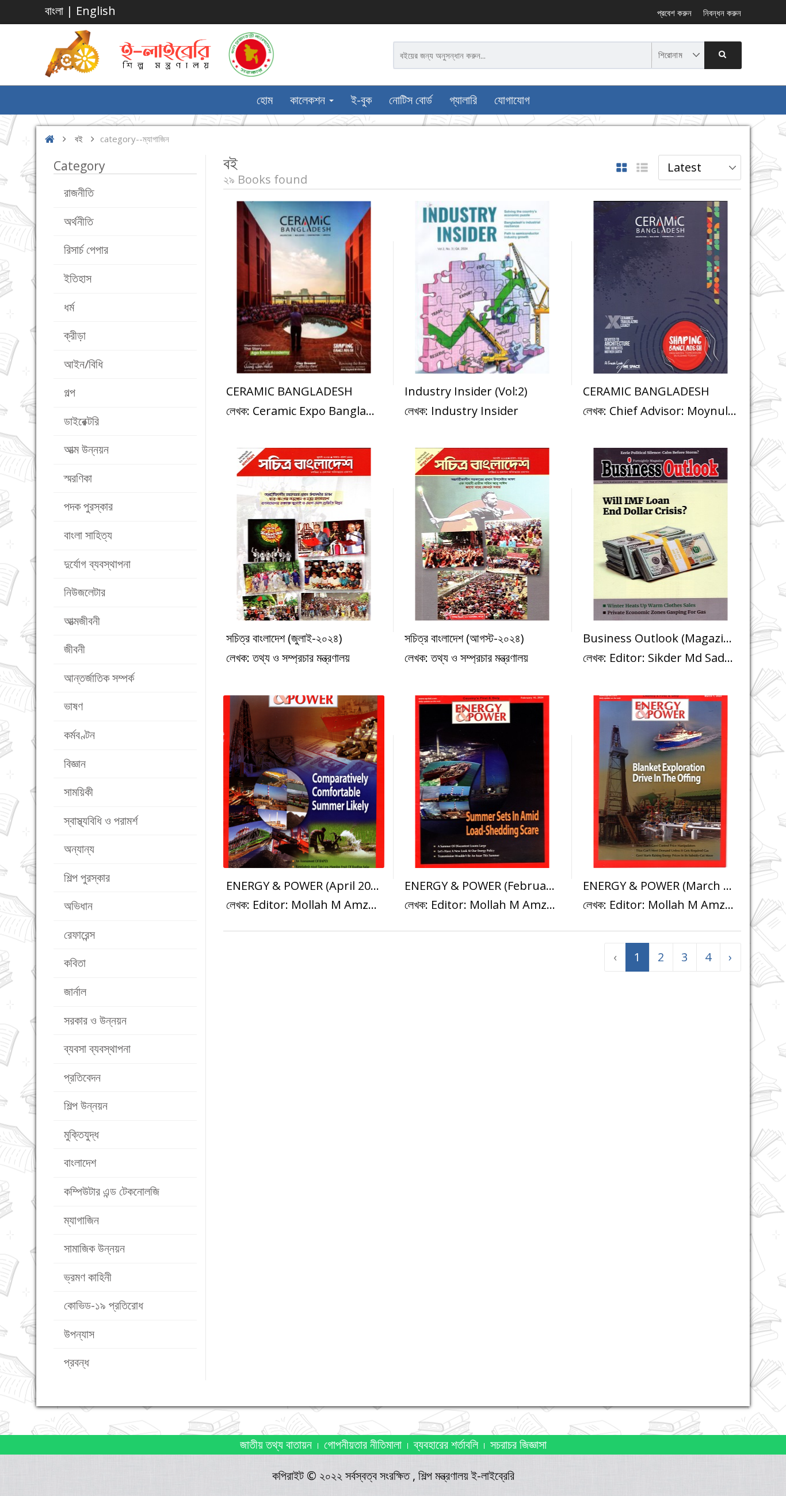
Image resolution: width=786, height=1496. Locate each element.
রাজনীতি (79, 192)
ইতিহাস (77, 278)
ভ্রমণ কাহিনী (88, 1277)
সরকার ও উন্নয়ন (95, 1020)
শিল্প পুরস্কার (87, 877)
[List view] (642, 168)
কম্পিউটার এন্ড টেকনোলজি (111, 1191)
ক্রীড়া (75, 335)
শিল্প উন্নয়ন (86, 1105)
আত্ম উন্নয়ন (86, 449)
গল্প (69, 392)
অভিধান (78, 905)
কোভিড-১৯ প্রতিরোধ (103, 1305)
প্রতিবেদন (82, 1077)
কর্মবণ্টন (79, 735)
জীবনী (74, 649)
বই (79, 138)
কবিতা (75, 962)
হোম (265, 100)
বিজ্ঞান (75, 763)
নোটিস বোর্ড (410, 100)
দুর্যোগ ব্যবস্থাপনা (97, 564)
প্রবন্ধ (76, 1362)
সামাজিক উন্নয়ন (94, 1248)
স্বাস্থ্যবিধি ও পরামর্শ (101, 820)
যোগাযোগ (512, 100)
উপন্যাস (79, 1334)
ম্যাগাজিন (81, 1220)
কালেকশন (309, 100)
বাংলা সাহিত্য (88, 535)
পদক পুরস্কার (88, 506)
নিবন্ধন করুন (722, 12)
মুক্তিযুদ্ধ (81, 1134)
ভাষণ (73, 706)
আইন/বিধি (83, 364)
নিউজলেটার (84, 592)
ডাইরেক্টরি (81, 421)
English (96, 10)
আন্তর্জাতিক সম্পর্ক (99, 678)
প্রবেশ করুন (674, 12)
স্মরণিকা (78, 478)
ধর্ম (69, 307)
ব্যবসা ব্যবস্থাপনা (97, 1048)
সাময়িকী (78, 792)
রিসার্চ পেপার (86, 249)
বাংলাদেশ (80, 1162)
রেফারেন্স (79, 934)
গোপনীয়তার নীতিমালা (363, 1444)
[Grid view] (622, 168)
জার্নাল (75, 991)
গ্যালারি (463, 100)
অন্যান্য (79, 849)
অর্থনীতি (78, 221)
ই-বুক (361, 100)
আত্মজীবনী (82, 621)
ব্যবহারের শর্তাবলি (446, 1444)
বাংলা (54, 10)
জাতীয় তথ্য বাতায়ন (276, 1444)
